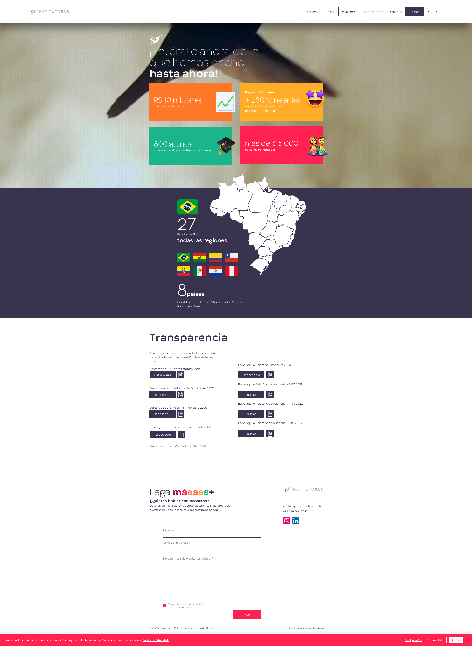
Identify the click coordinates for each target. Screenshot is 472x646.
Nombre (168, 530)
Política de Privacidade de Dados (194, 627)
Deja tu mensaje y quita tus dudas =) (188, 558)
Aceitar (456, 640)
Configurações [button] (413, 640)
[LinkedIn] (295, 520)
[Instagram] (286, 520)
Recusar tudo (435, 640)
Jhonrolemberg (314, 627)
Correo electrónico (175, 542)
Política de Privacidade (156, 640)
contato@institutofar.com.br (302, 506)
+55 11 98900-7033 (295, 511)
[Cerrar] (467, 640)
